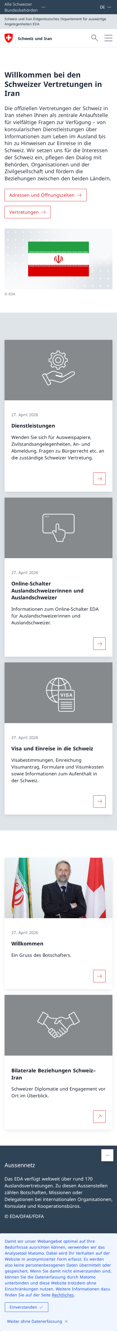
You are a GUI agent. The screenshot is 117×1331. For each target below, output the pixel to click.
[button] (107, 1155)
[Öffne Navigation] (108, 38)
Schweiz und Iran (35, 38)
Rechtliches (63, 1294)
